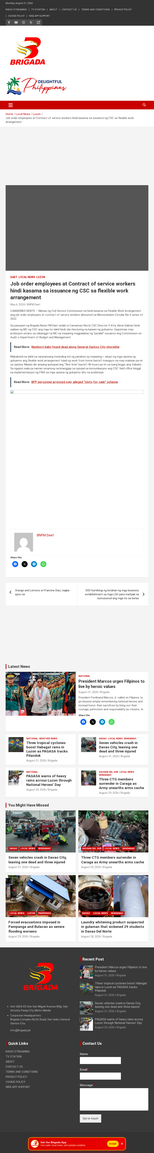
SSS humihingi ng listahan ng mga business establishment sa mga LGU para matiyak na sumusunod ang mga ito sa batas (112, 594)
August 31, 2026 (88, 692)
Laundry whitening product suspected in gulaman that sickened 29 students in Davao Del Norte (112, 927)
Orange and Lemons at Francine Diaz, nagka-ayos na (42, 592)
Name (85, 1054)
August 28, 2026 (91, 936)
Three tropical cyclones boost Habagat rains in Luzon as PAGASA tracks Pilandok (47, 749)
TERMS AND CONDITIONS (95, 9)
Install (112, 1143)
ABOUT (53, 9)
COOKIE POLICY (16, 15)
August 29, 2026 (36, 789)
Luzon (40, 277)
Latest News (19, 666)
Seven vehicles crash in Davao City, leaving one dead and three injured (118, 747)
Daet (13, 277)
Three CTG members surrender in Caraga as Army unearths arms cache (121, 783)
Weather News (48, 738)
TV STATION (38, 9)
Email (84, 1069)
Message (87, 1085)
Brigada (104, 692)
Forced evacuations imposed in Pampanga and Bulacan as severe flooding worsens (36, 927)
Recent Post (93, 959)
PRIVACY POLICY (123, 9)
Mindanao (130, 738)
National (84, 676)
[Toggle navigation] (11, 105)
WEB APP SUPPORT (39, 15)
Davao (103, 738)
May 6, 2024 (17, 304)
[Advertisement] (77, 159)
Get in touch (90, 1118)
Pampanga (44, 913)
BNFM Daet (33, 304)
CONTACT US (69, 9)
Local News (27, 277)
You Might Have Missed (28, 805)
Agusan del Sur (108, 772)
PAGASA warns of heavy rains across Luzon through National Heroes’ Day (49, 780)
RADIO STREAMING (16, 9)
